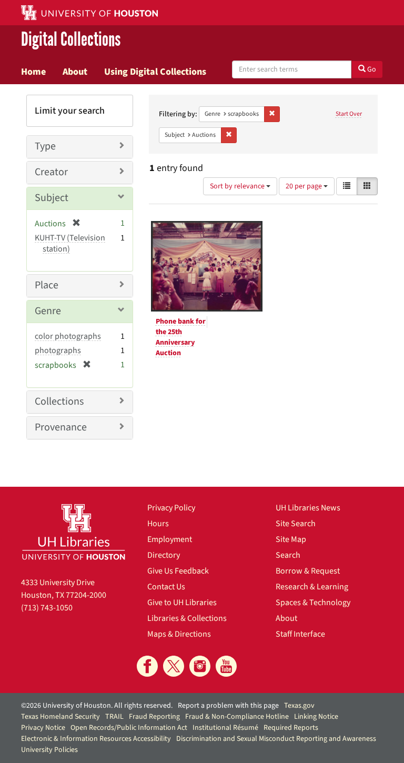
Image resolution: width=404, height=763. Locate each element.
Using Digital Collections (155, 71)
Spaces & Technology (313, 602)
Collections (59, 401)
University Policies (49, 750)
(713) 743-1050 (47, 608)
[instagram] (199, 666)
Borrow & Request (308, 571)
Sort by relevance (238, 186)
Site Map (291, 539)
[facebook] (147, 666)
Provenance (61, 427)
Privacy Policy (171, 508)
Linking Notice (316, 716)
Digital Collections (70, 40)
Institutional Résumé (225, 727)
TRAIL (114, 716)
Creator (51, 172)
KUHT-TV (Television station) (70, 243)
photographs (58, 350)
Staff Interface (300, 634)
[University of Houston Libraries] (73, 531)
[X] (173, 666)
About (75, 71)
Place (46, 285)
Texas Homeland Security (60, 716)
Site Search (296, 523)
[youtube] (226, 666)
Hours (158, 523)
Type (45, 146)
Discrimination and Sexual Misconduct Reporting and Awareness (276, 739)
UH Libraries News (308, 508)
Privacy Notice (43, 727)
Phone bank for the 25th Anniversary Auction (181, 337)
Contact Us (166, 587)
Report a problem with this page (228, 705)
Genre (48, 311)
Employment (169, 539)
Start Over (349, 113)
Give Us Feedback (178, 571)
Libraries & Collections (187, 618)
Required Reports (291, 727)
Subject (51, 197)
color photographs (68, 336)
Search (288, 555)
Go (371, 69)
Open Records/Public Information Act (128, 727)
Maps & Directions (179, 634)
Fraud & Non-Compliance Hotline (237, 716)
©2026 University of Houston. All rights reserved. (97, 705)
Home (33, 71)
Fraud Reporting (154, 716)
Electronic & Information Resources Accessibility (96, 739)
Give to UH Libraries (182, 602)
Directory (163, 555)
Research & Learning (312, 587)
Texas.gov (299, 705)
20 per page (305, 186)
